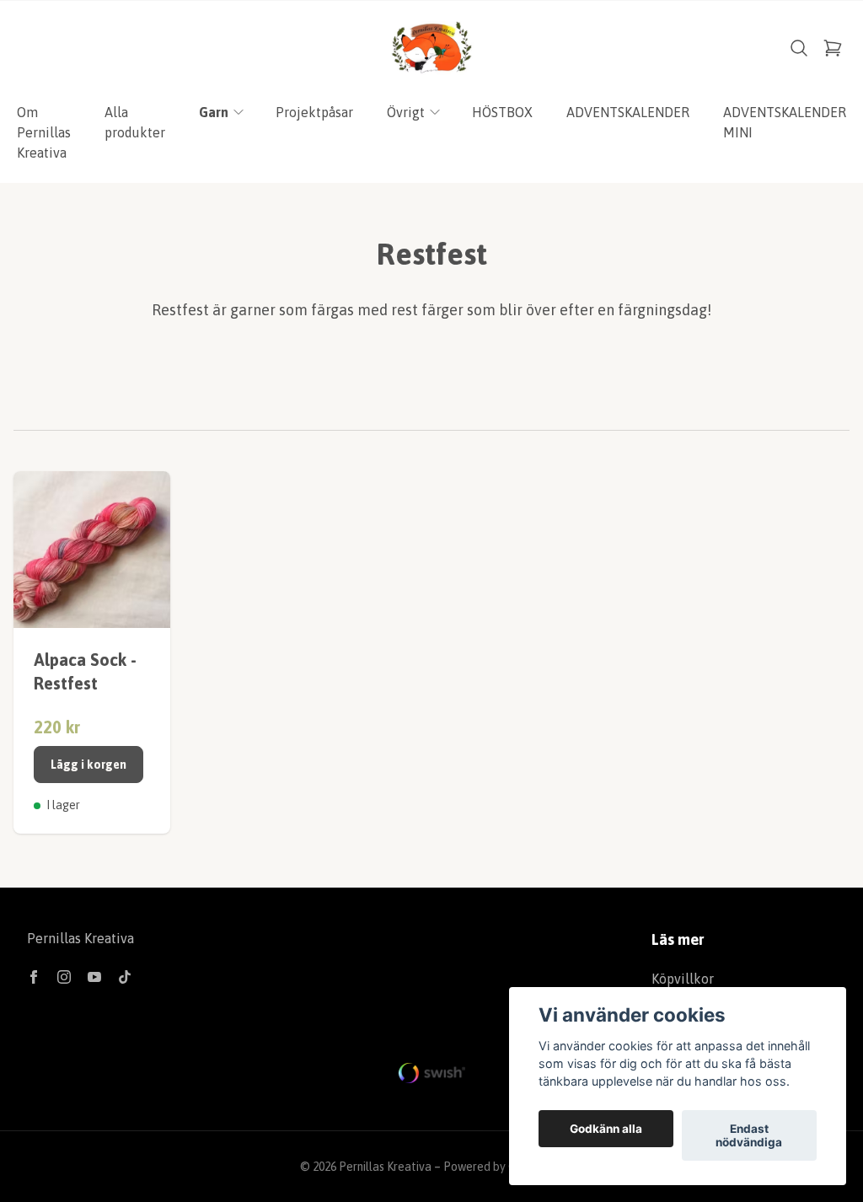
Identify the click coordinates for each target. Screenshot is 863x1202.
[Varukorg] (833, 48)
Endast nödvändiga (749, 1135)
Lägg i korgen (88, 764)
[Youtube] (94, 977)
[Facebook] (33, 977)
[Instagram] (64, 977)
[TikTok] (124, 977)
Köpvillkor (682, 978)
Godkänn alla (606, 1128)
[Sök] (799, 48)
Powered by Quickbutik (503, 1166)
